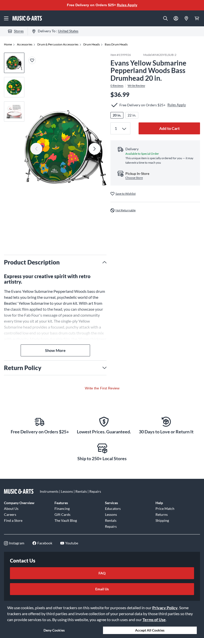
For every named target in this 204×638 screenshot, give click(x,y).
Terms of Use (154, 619)
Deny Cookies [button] (54, 630)
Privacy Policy (165, 607)
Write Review (136, 85)
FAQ (102, 573)
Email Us (102, 589)
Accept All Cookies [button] (149, 630)
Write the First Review (102, 388)
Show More (55, 350)
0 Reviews (116, 85)
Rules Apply (127, 5)
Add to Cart (169, 128)
